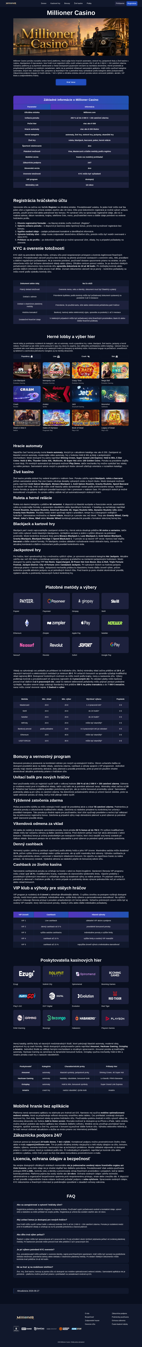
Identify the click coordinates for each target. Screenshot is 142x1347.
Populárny (25, 356)
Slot (113, 356)
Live (54, 356)
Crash (84, 356)
